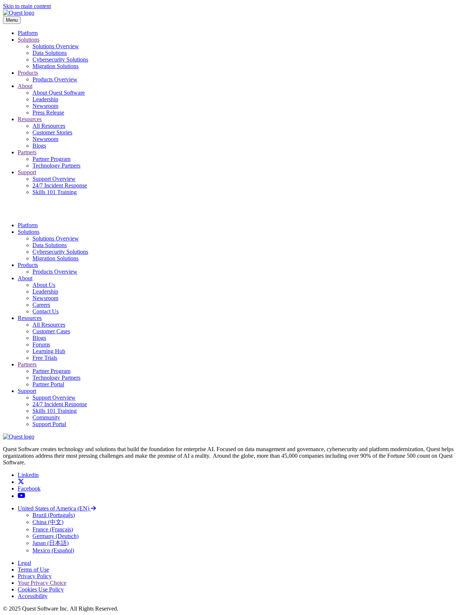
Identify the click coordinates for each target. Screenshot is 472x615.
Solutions (28, 39)
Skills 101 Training (54, 192)
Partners (27, 152)
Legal (24, 563)
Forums (41, 344)
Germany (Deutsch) (55, 536)
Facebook (29, 488)
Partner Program (51, 159)
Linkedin (28, 475)
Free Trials (44, 358)
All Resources (48, 126)
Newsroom (45, 106)
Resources (30, 119)
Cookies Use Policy (41, 589)
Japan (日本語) (50, 543)
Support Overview (54, 179)
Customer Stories (52, 132)
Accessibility (33, 596)
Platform (28, 33)
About (25, 86)
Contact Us (45, 311)
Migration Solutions (55, 66)
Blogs (39, 146)
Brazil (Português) (53, 515)
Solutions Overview (55, 46)
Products (28, 73)
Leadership (45, 99)
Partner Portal (48, 384)
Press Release (48, 112)
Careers (41, 305)
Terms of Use (33, 569)
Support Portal (49, 424)
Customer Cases (51, 331)
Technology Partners (56, 165)
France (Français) (52, 529)
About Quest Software (58, 92)
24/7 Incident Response (59, 185)
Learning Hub (48, 351)
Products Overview (54, 79)
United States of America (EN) (54, 508)
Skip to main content (27, 6)
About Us (43, 285)
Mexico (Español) (53, 550)
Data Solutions (49, 53)
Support (27, 172)
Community (46, 417)
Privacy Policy (35, 576)
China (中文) (47, 522)
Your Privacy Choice (42, 583)
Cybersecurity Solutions (60, 59)
